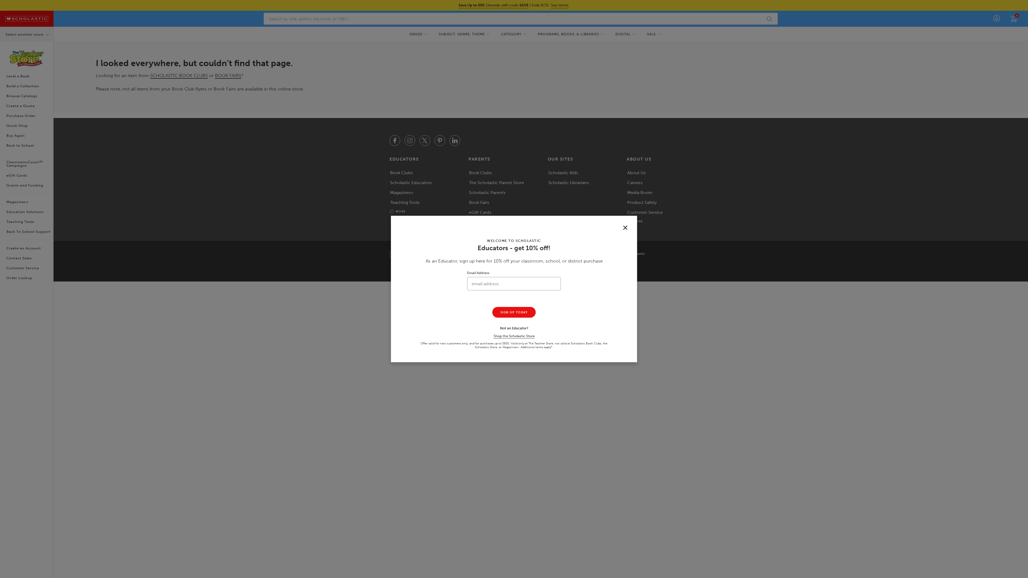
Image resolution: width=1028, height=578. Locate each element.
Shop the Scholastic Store (514, 336)
